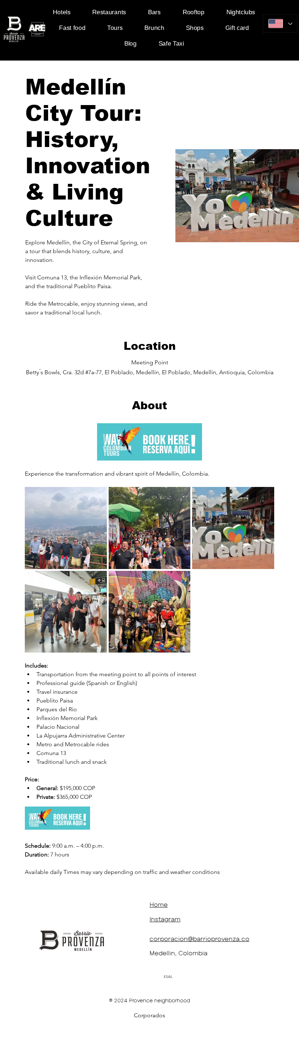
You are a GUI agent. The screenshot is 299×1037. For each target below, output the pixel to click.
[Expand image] (66, 528)
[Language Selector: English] (280, 24)
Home (159, 904)
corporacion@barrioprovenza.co (199, 938)
